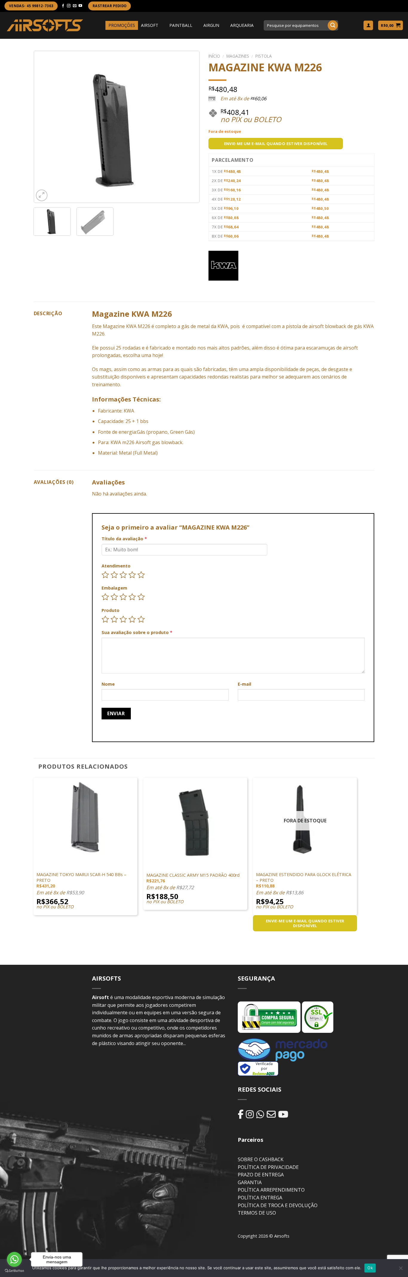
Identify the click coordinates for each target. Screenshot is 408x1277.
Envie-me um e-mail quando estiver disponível (276, 143)
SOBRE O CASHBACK (260, 1159)
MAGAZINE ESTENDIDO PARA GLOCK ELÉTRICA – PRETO (303, 877)
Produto (110, 610)
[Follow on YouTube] (80, 6)
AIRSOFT (149, 25)
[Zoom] (41, 195)
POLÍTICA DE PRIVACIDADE (268, 1167)
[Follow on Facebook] (63, 6)
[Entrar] (368, 25)
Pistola (263, 56)
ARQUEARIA (242, 25)
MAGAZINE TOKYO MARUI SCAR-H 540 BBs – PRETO (81, 877)
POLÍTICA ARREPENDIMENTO (271, 1190)
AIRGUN (211, 25)
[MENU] (99, 25)
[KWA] (223, 266)
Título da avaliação (124, 538)
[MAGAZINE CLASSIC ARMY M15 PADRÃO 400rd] (195, 819)
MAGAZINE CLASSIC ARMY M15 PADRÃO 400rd (193, 875)
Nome (108, 684)
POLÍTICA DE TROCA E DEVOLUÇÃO (277, 1205)
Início (214, 56)
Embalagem (114, 588)
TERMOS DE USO (257, 1213)
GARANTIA (250, 1182)
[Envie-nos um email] (74, 6)
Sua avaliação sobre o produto (137, 632)
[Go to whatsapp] (14, 1259)
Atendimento (116, 566)
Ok (370, 1267)
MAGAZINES (237, 56)
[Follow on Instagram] (68, 6)
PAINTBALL (180, 25)
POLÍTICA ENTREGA (260, 1197)
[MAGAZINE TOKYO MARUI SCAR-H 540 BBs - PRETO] (85, 819)
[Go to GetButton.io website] (14, 1271)
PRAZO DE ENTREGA (261, 1174)
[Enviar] (333, 25)
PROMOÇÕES (121, 25)
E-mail (244, 684)
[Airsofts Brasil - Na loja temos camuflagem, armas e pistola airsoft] (44, 25)
